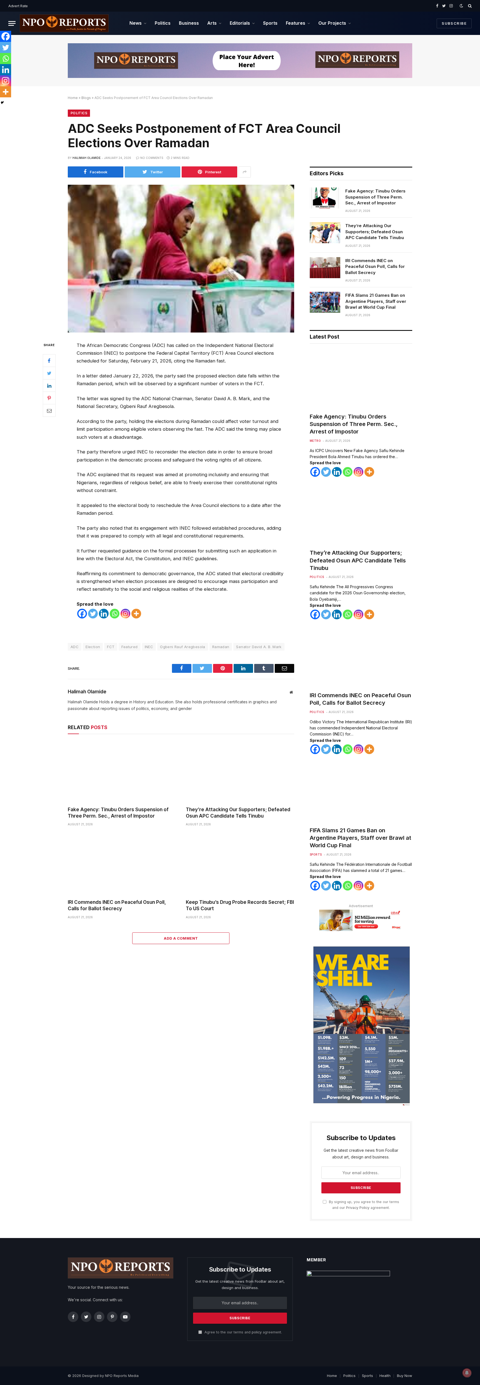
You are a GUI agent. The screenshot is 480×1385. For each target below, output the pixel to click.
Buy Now (404, 1375)
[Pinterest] (49, 398)
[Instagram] (125, 613)
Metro (315, 440)
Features (295, 23)
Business (189, 23)
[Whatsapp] (114, 613)
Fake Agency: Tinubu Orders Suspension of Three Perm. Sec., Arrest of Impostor (118, 813)
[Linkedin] (104, 613)
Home (73, 98)
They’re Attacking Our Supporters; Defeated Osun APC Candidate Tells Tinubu (238, 813)
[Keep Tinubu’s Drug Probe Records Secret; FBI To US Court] (240, 864)
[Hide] (2, 102)
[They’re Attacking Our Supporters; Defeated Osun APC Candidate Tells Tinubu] (240, 771)
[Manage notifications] (466, 1372)
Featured (129, 647)
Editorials (240, 23)
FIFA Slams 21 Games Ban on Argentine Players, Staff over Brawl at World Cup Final (375, 301)
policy (257, 1332)
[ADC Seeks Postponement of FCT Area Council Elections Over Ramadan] (181, 258)
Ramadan (220, 647)
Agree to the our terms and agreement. (242, 1332)
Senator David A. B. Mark (258, 647)
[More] (136, 613)
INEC (149, 647)
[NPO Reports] (64, 23)
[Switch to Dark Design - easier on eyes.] (461, 6)
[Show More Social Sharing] (245, 171)
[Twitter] (49, 373)
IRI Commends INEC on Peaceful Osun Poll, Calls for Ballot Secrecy (117, 905)
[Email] (49, 410)
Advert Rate (18, 6)
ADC (75, 647)
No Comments (151, 157)
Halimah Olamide (86, 157)
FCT (110, 647)
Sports (270, 23)
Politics (163, 23)
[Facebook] (49, 360)
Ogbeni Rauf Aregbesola (182, 647)
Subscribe (454, 23)
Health (385, 1375)
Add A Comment (181, 938)
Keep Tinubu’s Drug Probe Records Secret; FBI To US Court (240, 905)
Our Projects (332, 23)
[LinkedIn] (49, 385)
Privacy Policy (357, 1208)
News (135, 23)
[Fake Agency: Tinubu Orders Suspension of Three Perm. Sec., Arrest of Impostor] (122, 771)
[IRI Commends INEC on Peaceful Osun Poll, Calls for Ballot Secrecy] (122, 864)
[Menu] (12, 23)
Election (93, 647)
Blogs (86, 98)
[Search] (469, 6)
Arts (212, 23)
